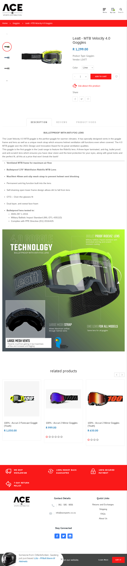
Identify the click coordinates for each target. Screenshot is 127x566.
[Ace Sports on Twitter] (63, 536)
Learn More (103, 560)
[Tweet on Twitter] (81, 99)
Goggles (16, 23)
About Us (103, 518)
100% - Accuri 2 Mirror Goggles (62, 423)
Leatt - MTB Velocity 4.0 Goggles (38, 23)
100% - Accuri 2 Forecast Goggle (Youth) (20, 424)
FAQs (103, 514)
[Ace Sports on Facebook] (57, 536)
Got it (118, 560)
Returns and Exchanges (103, 504)
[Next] (63, 57)
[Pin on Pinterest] (88, 99)
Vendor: (76, 59)
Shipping (103, 509)
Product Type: (79, 55)
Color (75, 67)
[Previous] (20, 57)
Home (5, 23)
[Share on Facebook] (75, 99)
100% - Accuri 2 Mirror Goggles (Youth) (103, 424)
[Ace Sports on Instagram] (70, 536)
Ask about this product (89, 85)
